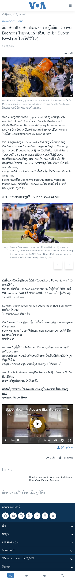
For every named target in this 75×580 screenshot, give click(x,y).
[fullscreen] (69, 440)
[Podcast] (45, 515)
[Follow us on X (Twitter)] (29, 515)
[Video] (27, 575)
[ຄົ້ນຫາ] (62, 575)
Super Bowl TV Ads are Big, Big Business (37, 410)
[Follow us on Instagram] (21, 515)
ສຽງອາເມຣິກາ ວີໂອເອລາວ (21, 414)
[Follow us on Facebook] (5, 515)
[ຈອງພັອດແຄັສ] (53, 515)
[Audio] (44, 575)
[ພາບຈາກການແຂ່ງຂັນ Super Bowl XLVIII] (37, 223)
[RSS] (37, 515)
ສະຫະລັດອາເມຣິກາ (12, 21)
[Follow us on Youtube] (13, 515)
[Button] (68, 53)
